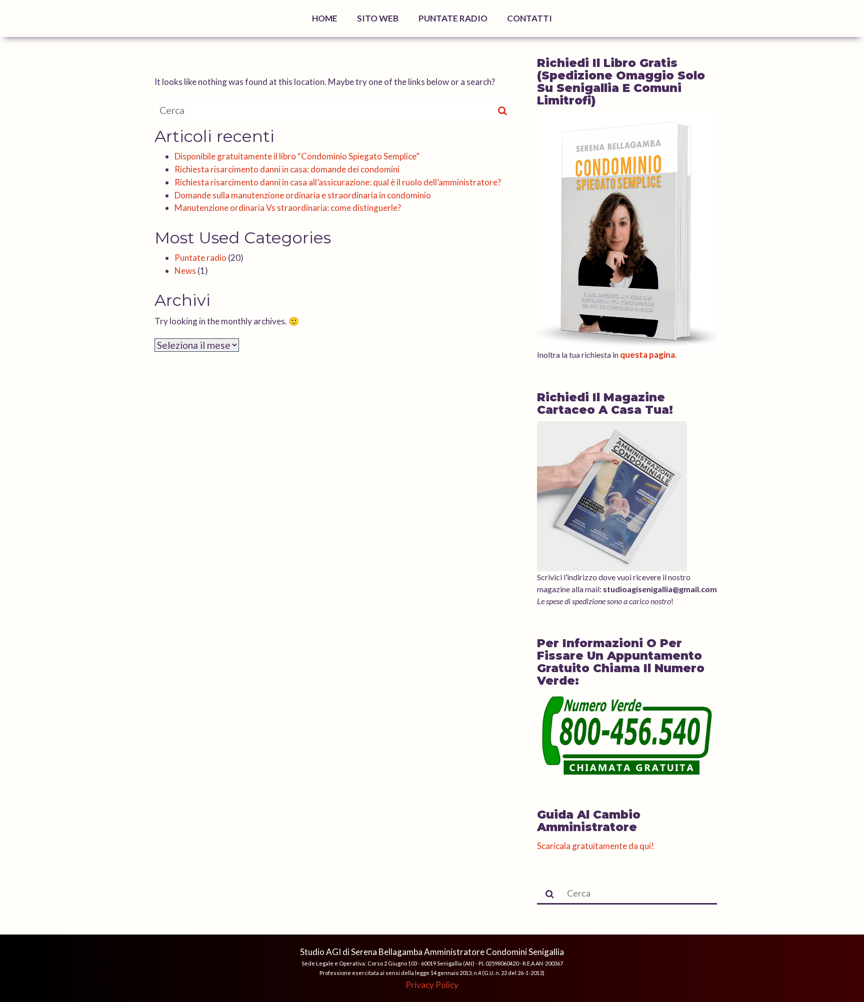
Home (325, 18)
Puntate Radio (453, 18)
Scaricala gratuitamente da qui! (595, 846)
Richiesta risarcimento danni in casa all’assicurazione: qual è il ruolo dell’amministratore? (337, 182)
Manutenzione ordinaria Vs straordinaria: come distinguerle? (287, 207)
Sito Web (377, 18)
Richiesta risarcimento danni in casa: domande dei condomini (287, 169)
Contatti (529, 18)
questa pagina (647, 354)
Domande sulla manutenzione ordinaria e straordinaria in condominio (302, 195)
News (185, 270)
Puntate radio (200, 257)
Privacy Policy (432, 985)
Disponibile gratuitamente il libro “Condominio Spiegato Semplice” (297, 156)
